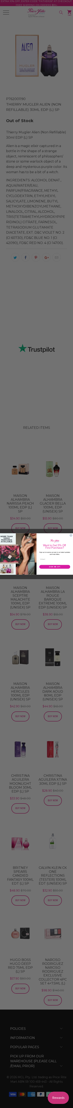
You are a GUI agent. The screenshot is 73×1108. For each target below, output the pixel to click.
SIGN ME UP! (54, 567)
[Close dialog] (71, 535)
